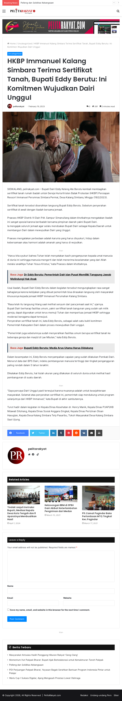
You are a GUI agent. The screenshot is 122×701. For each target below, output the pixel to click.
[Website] (30, 454)
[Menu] (4, 12)
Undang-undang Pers (101, 695)
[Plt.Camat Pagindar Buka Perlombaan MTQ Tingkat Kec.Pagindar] (98, 498)
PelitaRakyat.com (52, 695)
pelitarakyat (18, 106)
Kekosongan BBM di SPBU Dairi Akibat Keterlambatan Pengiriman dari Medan (61, 508)
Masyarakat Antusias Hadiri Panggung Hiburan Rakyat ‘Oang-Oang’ (43, 655)
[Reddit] (76, 433)
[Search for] (118, 12)
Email (10, 598)
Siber (116, 695)
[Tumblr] (61, 433)
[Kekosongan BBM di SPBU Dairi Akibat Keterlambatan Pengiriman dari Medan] (61, 494)
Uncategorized (24, 43)
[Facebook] (34, 454)
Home (12, 43)
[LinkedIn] (53, 433)
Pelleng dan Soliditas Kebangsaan (26, 665)
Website (67, 598)
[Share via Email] (91, 433)
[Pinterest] (68, 433)
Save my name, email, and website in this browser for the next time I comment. (50, 610)
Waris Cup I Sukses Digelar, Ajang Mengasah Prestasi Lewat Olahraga (44, 678)
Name (10, 586)
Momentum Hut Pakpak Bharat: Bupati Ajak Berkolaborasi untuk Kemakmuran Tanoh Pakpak (56, 660)
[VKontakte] (84, 433)
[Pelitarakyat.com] (25, 11)
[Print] (99, 433)
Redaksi (84, 695)
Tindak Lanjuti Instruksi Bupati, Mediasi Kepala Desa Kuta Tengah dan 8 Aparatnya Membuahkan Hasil (22, 513)
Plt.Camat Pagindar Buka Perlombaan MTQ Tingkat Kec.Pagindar (97, 516)
